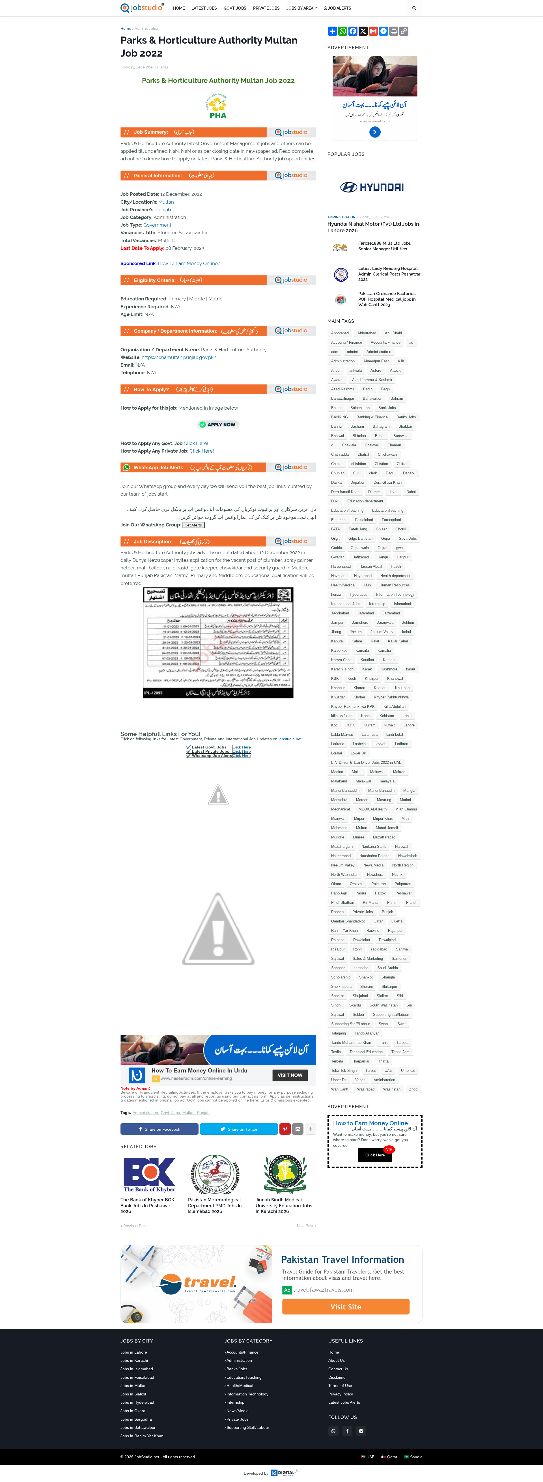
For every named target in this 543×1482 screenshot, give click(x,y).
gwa (399, 548)
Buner (380, 436)
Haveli (396, 566)
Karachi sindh (342, 669)
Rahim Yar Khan (344, 930)
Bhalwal (337, 436)
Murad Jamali (387, 828)
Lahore (409, 725)
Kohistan (387, 716)
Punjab (163, 209)
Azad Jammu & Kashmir (372, 380)
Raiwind (373, 930)
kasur (410, 669)
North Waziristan (344, 874)
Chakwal (372, 445)
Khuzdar (338, 697)
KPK (351, 725)
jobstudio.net (290, 739)
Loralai (336, 753)
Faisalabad (364, 520)
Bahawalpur (372, 398)
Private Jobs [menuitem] (266, 8)
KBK (335, 678)
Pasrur (360, 893)
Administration (147, 28)
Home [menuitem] (179, 8)
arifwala (355, 370)
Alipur (336, 370)
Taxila (336, 1052)
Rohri (357, 949)
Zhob (413, 1089)
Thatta (383, 1061)
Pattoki (381, 893)
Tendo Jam (400, 1052)
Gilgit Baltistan (360, 538)
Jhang (336, 632)
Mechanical (340, 809)
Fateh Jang (358, 529)
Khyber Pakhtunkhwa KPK (353, 706)
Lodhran (401, 744)
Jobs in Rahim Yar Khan (141, 1436)
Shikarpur (389, 986)
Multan (166, 202)
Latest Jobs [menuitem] (204, 8)
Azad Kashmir (342, 389)
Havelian (338, 576)
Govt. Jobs (170, 1113)
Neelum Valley (343, 865)
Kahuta (337, 641)
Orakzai (356, 884)
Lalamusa (370, 734)
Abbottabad (366, 333)
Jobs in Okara (132, 1410)
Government (157, 225)
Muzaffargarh (342, 846)
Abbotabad (340, 333)
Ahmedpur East (376, 361)
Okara (336, 884)
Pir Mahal (370, 902)
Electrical (338, 520)
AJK (401, 361)
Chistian (381, 464)
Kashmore (389, 669)
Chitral (402, 464)
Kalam (357, 641)
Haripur (402, 557)
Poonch (337, 912)
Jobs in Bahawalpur (138, 1427)
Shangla (388, 977)
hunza (336, 594)
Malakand (339, 781)
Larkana (337, 744)
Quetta (396, 921)
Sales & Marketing (368, 958)
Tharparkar (360, 1061)
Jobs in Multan (133, 1385)
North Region (402, 865)
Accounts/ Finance (346, 342)
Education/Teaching (347, 510)
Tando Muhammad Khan (351, 1042)
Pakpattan (403, 884)
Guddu (336, 548)
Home (125, 28)
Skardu (355, 1005)
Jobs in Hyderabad (137, 1402)
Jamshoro (360, 622)
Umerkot (408, 1070)
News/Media (373, 865)
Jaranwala (385, 622)
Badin (367, 389)
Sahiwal (402, 949)
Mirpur (359, 818)
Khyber (359, 697)
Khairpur (371, 678)
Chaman (394, 445)
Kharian (380, 688)
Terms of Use (340, 1385)
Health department (395, 576)
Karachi (389, 660)
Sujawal (337, 1014)
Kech (352, 678)
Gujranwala (360, 548)
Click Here (241, 747)
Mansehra (339, 800)
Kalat (375, 641)
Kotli (335, 725)
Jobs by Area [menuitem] (299, 8)
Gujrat (382, 548)
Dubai (411, 492)
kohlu (407, 716)
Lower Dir (358, 753)
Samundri (399, 958)
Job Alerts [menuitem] (339, 8)
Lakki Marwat (342, 734)
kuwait (389, 725)
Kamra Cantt (341, 660)
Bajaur (336, 408)
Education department (365, 501)
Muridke (337, 837)
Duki (335, 501)
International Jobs (345, 604)
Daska (336, 482)
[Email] (297, 1129)
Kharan (359, 688)
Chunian (337, 473)
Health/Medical (343, 585)
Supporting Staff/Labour (350, 1024)
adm (334, 352)
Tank (384, 1042)
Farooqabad (391, 520)
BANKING (339, 417)
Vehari (360, 1080)
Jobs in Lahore (133, 1352)
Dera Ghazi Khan (388, 482)
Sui (409, 1005)
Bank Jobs (387, 408)
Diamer (374, 492)
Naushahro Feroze (374, 856)
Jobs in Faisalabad (137, 1377)
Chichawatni (388, 454)
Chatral (363, 454)
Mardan (362, 800)
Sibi (400, 996)
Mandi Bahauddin (345, 790)
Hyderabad (358, 594)
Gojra (385, 538)
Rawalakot (361, 940)
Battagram (381, 426)
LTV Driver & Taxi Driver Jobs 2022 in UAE (366, 762)
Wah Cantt (339, 1089)
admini (352, 352)
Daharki (409, 473)
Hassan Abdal (370, 566)
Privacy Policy (340, 1394)
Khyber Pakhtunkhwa (391, 697)
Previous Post (134, 1226)
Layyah (380, 744)
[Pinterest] (285, 1129)
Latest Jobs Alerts (344, 1402)
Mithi (406, 818)
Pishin (392, 902)
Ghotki (400, 529)
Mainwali (377, 772)
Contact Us (338, 1369)
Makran (399, 772)
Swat (401, 1024)
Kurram (370, 725)
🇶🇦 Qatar (389, 1457)
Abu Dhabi (393, 333)
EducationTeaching (387, 510)
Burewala (400, 436)
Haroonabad (341, 566)
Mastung (384, 800)
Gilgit (335, 538)
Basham (357, 426)
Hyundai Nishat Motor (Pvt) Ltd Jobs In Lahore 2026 (373, 227)
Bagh (385, 389)
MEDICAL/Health (373, 809)
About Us (336, 1360)
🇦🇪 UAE (367, 1457)
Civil (356, 473)
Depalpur (357, 482)
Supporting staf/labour (391, 1014)
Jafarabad (366, 613)
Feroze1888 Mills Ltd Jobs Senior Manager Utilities (384, 246)
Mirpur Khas (383, 818)
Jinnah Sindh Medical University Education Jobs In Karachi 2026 (284, 1205)
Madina (337, 772)
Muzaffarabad (384, 837)
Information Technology (395, 594)
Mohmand (339, 828)
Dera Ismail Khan (345, 492)
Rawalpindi (388, 940)
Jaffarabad (391, 613)
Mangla (409, 790)
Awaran (337, 380)
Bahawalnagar (342, 398)
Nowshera (375, 874)
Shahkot (366, 977)
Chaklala (349, 445)
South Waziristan (384, 1005)
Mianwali (338, 818)
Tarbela (402, 1042)
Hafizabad (360, 557)
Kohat (366, 716)
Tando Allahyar (367, 1033)
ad (411, 342)
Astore (375, 370)
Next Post (305, 1226)
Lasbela (359, 744)
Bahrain (397, 398)
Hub (367, 585)
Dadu (390, 473)
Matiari (405, 800)
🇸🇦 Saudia (413, 1457)
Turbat (370, 1070)
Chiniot (336, 464)
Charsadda (340, 454)
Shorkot (337, 996)
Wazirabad (365, 1089)
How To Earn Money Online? (189, 263)
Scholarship (340, 977)
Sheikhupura (341, 986)
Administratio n (379, 352)
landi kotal (394, 734)
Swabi (384, 1024)
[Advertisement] (218, 1084)
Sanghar (338, 968)
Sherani (366, 986)
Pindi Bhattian (342, 902)
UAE (388, 1070)
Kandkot (367, 660)
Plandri (411, 902)
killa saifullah (341, 716)
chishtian (358, 464)
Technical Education (366, 1052)
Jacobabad (340, 613)
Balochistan (360, 408)
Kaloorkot (339, 650)
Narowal (401, 846)
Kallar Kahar (398, 641)
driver (393, 492)
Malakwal (363, 781)
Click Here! (196, 443)
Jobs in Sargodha (136, 1419)
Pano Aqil (339, 893)
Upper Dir (338, 1080)
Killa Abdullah (394, 706)
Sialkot (382, 996)
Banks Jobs (406, 417)
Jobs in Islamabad (136, 1369)
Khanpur (338, 688)
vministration (384, 1080)
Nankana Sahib (373, 846)
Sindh (336, 1005)
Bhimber (359, 436)
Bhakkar (405, 426)
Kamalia (384, 650)
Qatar (378, 921)
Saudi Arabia (387, 968)
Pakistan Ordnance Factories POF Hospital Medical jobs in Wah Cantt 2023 (387, 299)
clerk (373, 473)
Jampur (337, 622)
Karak (367, 669)
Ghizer (381, 529)
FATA (335, 529)
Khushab (402, 688)
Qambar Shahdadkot (348, 921)
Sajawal (337, 958)
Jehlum (408, 622)
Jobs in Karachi (134, 1360)
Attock (395, 370)
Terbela (337, 1061)
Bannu (336, 426)
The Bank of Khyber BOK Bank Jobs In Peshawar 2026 (147, 1205)
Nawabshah (407, 856)
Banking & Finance (372, 417)
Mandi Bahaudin (381, 790)
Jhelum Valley (381, 632)
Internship (377, 604)
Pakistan (378, 884)
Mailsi (356, 772)
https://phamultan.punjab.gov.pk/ (179, 357)
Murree (358, 837)
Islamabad (402, 604)
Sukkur (358, 1014)
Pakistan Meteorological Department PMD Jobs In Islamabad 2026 (215, 1205)
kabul (406, 632)
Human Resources (395, 585)
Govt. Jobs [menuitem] (235, 8)
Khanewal (395, 678)
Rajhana (337, 940)
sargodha (361, 968)
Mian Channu (406, 809)
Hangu (383, 557)
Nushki (397, 874)
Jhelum (356, 632)
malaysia (387, 781)
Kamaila (362, 650)
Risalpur (337, 949)
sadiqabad (378, 949)
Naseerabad (341, 856)
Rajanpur (395, 930)
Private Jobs (362, 912)
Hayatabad (363, 576)
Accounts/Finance (385, 342)
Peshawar (403, 893)
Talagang (338, 1033)
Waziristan (391, 1089)
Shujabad (360, 996)
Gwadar (337, 557)
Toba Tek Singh (344, 1070)
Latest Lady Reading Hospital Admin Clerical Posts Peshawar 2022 (389, 274)
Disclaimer (337, 1377)
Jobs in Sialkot (133, 1394)
